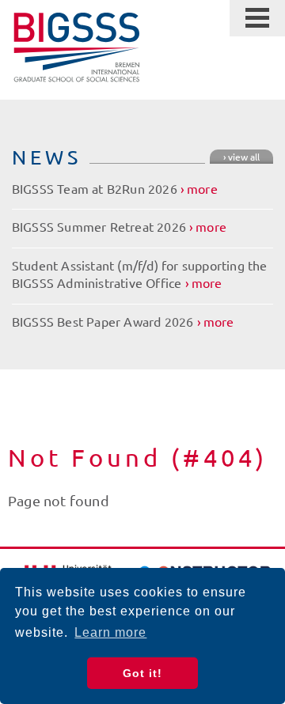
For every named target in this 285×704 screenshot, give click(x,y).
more (202, 188)
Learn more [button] (110, 632)
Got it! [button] (142, 673)
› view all (241, 156)
